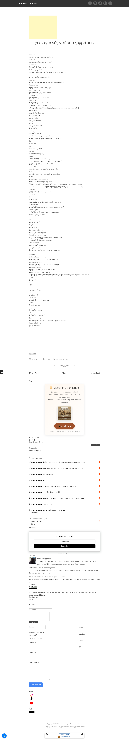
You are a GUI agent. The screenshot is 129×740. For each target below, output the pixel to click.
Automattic (54, 727)
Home (65, 373)
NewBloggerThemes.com (77, 727)
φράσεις (65, 359)
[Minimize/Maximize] (82, 734)
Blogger (80, 724)
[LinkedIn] (105, 3)
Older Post (95, 373)
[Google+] (95, 3)
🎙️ (4, 735)
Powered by (61, 553)
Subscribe (64, 546)
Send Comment (36, 685)
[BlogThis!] (31, 354)
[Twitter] (100, 3)
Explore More (64, 734)
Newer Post (34, 373)
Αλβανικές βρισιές (44, 558)
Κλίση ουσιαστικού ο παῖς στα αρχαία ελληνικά (47, 577)
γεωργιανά (59, 359)
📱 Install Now (64, 426)
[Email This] (30, 354)
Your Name (32, 642)
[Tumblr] (110, 3)
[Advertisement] (43, 27)
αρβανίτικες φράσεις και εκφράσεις (42, 568)
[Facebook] (90, 3)
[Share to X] (33, 354)
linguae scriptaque (27, 3)
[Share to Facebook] (35, 354)
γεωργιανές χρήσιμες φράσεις (65, 42)
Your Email (32, 652)
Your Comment (34, 662)
